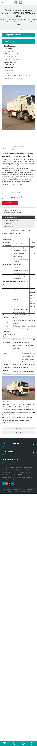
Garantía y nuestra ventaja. (11, 220)
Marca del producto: (10, 213)
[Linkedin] (3, 483)
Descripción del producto (10, 217)
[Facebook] (12, 483)
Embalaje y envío (8, 227)
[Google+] (6, 483)
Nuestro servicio (8, 223)
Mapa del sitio (26, 491)
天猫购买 (10, 203)
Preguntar (14, 192)
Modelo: (6, 210)
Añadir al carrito (15, 197)
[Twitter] (9, 483)
